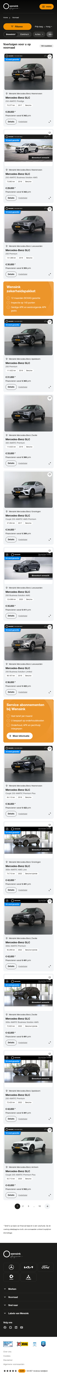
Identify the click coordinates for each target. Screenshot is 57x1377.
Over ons (7, 1351)
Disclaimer (8, 1360)
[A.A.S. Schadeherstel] (43, 1344)
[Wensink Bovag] (22, 1344)
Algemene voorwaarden (13, 1364)
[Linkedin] (16, 1327)
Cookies (6, 1356)
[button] (47, 1206)
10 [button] (39, 1206)
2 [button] (23, 1206)
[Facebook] (5, 1327)
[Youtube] (21, 1327)
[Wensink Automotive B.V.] (11, 6)
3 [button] (28, 1206)
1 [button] (17, 1206)
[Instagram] (10, 1327)
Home (5, 17)
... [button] (34, 1206)
